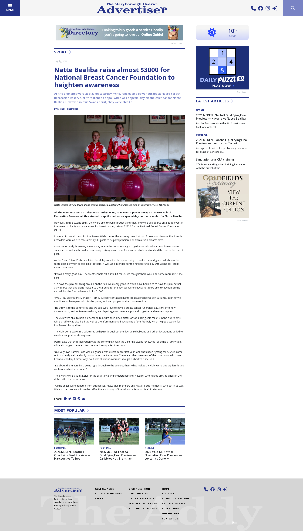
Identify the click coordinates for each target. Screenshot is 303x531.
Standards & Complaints (66, 502)
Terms (73, 505)
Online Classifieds (141, 498)
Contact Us (170, 518)
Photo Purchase (173, 503)
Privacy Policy (61, 505)
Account (168, 493)
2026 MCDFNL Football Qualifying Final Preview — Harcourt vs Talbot (72, 455)
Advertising (170, 508)
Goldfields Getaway (143, 508)
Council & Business (108, 493)
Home (166, 488)
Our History (170, 513)
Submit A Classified (175, 498)
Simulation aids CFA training (215, 159)
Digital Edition (139, 488)
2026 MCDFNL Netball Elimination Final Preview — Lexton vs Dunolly (163, 455)
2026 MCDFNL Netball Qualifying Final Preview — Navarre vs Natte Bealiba (221, 116)
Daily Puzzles (138, 493)
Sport (60, 51)
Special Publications (143, 503)
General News (104, 488)
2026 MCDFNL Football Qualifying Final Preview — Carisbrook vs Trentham (117, 455)
